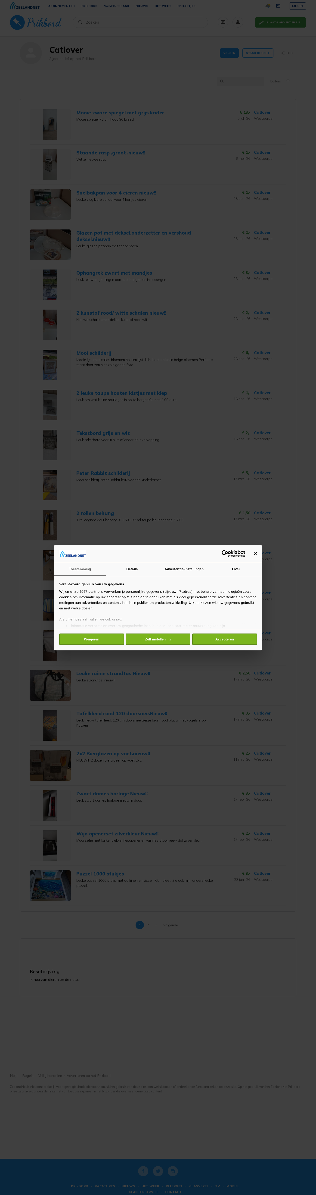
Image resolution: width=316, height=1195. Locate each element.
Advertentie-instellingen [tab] (184, 569)
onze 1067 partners (86, 591)
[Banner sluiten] (255, 553)
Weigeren (91, 639)
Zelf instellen (155, 639)
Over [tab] (236, 569)
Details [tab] (132, 569)
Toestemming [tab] (80, 569)
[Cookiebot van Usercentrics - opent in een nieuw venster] (225, 553)
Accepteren (224, 639)
